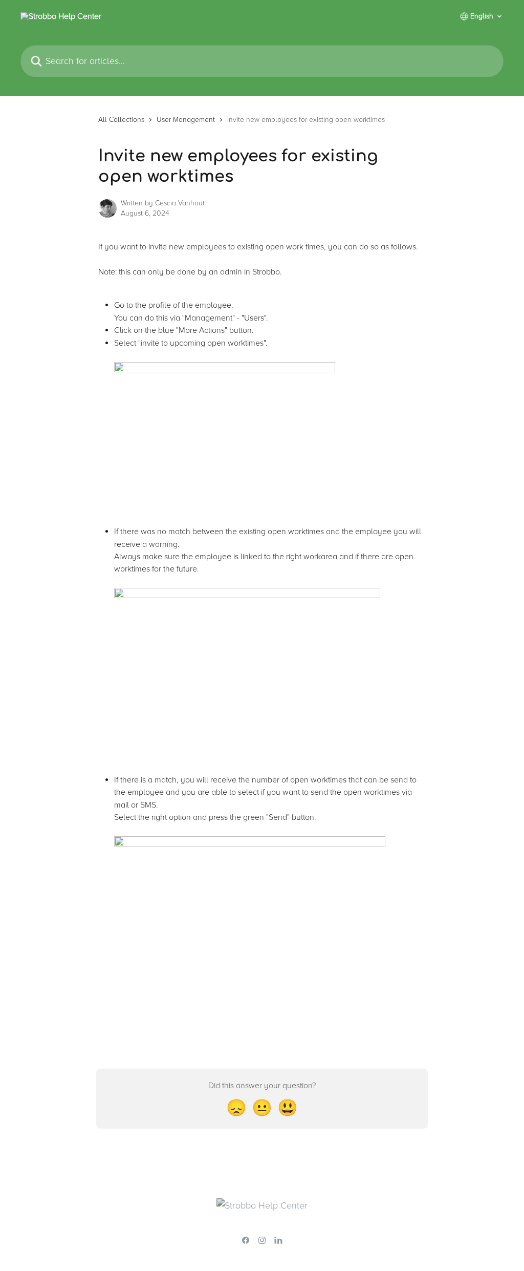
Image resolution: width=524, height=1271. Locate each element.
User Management (186, 119)
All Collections (121, 119)
